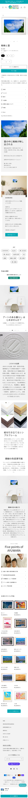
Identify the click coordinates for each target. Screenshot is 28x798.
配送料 (5, 50)
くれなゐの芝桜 (4, 631)
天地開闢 (16, 613)
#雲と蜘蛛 (22, 258)
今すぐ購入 (14, 71)
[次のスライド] (18, 330)
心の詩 (15, 703)
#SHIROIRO (5, 250)
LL (12, 55)
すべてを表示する (14, 711)
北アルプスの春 (4, 667)
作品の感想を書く (14, 278)
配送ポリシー (6, 784)
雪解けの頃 (16, 667)
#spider (14, 250)
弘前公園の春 (17, 631)
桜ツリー (3, 613)
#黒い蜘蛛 (14, 262)
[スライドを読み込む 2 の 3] (14, 330)
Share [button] (4, 112)
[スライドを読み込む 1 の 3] (12, 330)
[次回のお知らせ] (25, 1)
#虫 (24, 254)
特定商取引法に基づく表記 (15, 784)
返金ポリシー (7, 782)
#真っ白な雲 (22, 250)
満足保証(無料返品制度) (8, 724)
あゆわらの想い (7, 745)
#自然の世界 (16, 254)
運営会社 (5, 730)
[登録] (21, 759)
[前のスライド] (9, 330)
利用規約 (23, 782)
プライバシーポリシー (15, 782)
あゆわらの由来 (6, 733)
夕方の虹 (16, 685)
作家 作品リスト (11, 234)
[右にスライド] (17, 41)
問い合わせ (5, 737)
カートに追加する (14, 796)
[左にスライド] (10, 41)
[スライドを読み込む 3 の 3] (16, 330)
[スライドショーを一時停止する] (26, 330)
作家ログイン (6, 740)
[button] (2, 7)
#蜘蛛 (4, 258)
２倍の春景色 (4, 685)
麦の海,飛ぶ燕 (4, 703)
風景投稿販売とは (7, 727)
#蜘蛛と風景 (13, 258)
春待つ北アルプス (17, 649)
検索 (4, 721)
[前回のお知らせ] (2, 1)
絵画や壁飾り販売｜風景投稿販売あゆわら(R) (15, 780)
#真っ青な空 (6, 254)
